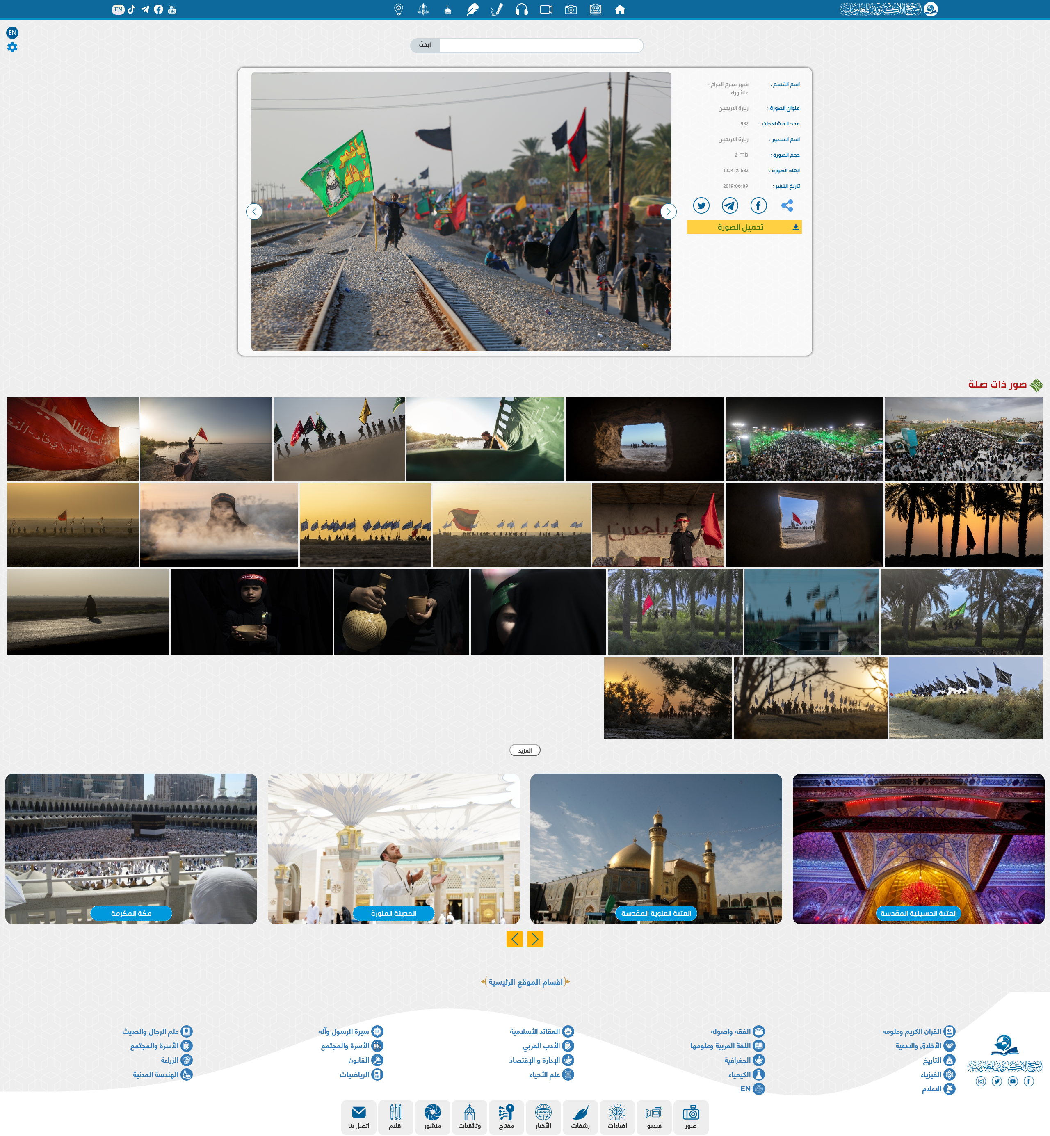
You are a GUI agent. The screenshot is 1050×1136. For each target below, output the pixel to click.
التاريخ (932, 1059)
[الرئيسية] (620, 9)
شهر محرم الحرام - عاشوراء (728, 88)
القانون (359, 1059)
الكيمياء (739, 1073)
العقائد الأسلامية (535, 1030)
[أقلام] (497, 9)
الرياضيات (354, 1073)
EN (12, 33)
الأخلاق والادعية (918, 1045)
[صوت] (522, 9)
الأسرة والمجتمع (345, 1045)
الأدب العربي (541, 1045)
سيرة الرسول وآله (344, 1030)
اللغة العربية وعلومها (720, 1045)
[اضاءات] (399, 9)
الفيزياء (931, 1073)
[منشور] (423, 9)
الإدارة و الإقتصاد (534, 1059)
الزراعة (169, 1059)
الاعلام (931, 1088)
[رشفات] (472, 9)
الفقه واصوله (731, 1030)
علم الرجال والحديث (150, 1030)
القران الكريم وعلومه (912, 1030)
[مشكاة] (448, 9)
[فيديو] (546, 9)
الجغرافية (738, 1059)
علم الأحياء (545, 1073)
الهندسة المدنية (155, 1073)
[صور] (571, 9)
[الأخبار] (595, 9)
